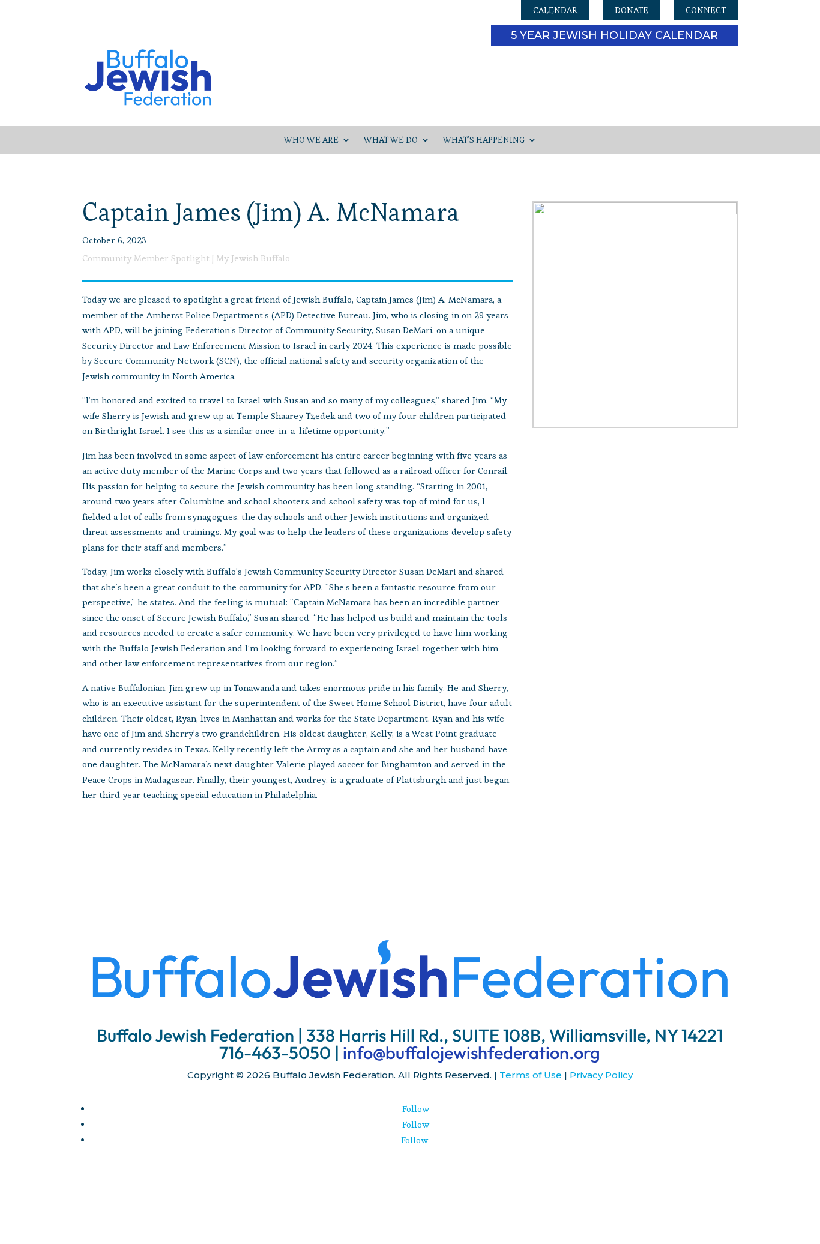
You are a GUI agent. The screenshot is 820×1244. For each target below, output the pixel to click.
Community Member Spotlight (146, 258)
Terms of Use (530, 1075)
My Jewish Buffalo (253, 258)
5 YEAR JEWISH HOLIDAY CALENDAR (614, 35)
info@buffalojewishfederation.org (471, 1053)
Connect (706, 10)
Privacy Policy (601, 1075)
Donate (631, 10)
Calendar (555, 10)
